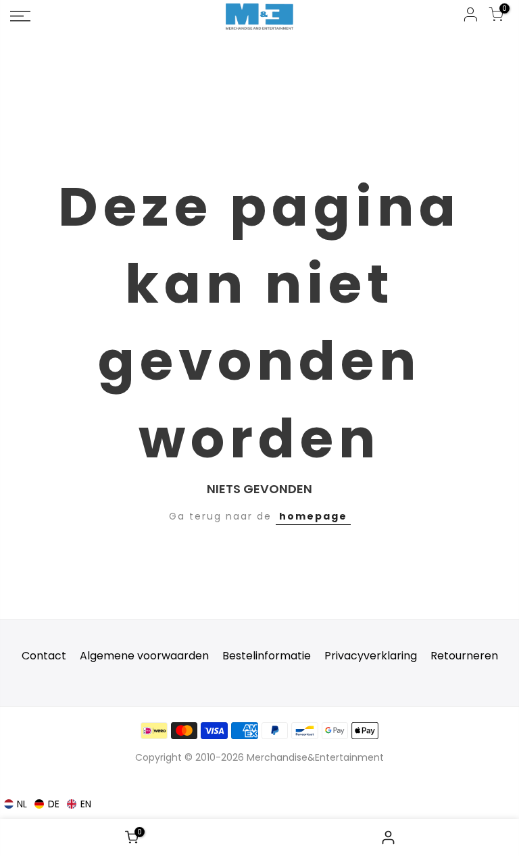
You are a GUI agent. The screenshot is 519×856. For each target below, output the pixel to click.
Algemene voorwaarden (144, 655)
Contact (44, 655)
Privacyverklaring (370, 655)
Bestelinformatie (266, 655)
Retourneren (464, 655)
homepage (313, 516)
